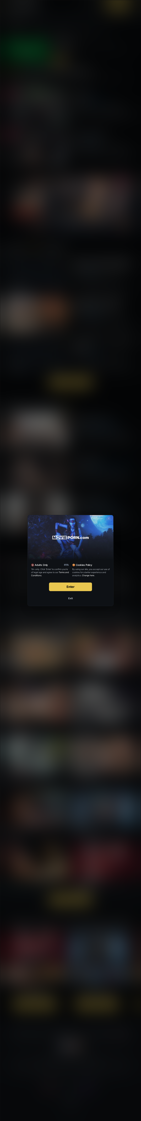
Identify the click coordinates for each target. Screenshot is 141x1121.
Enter (71, 587)
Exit (70, 598)
